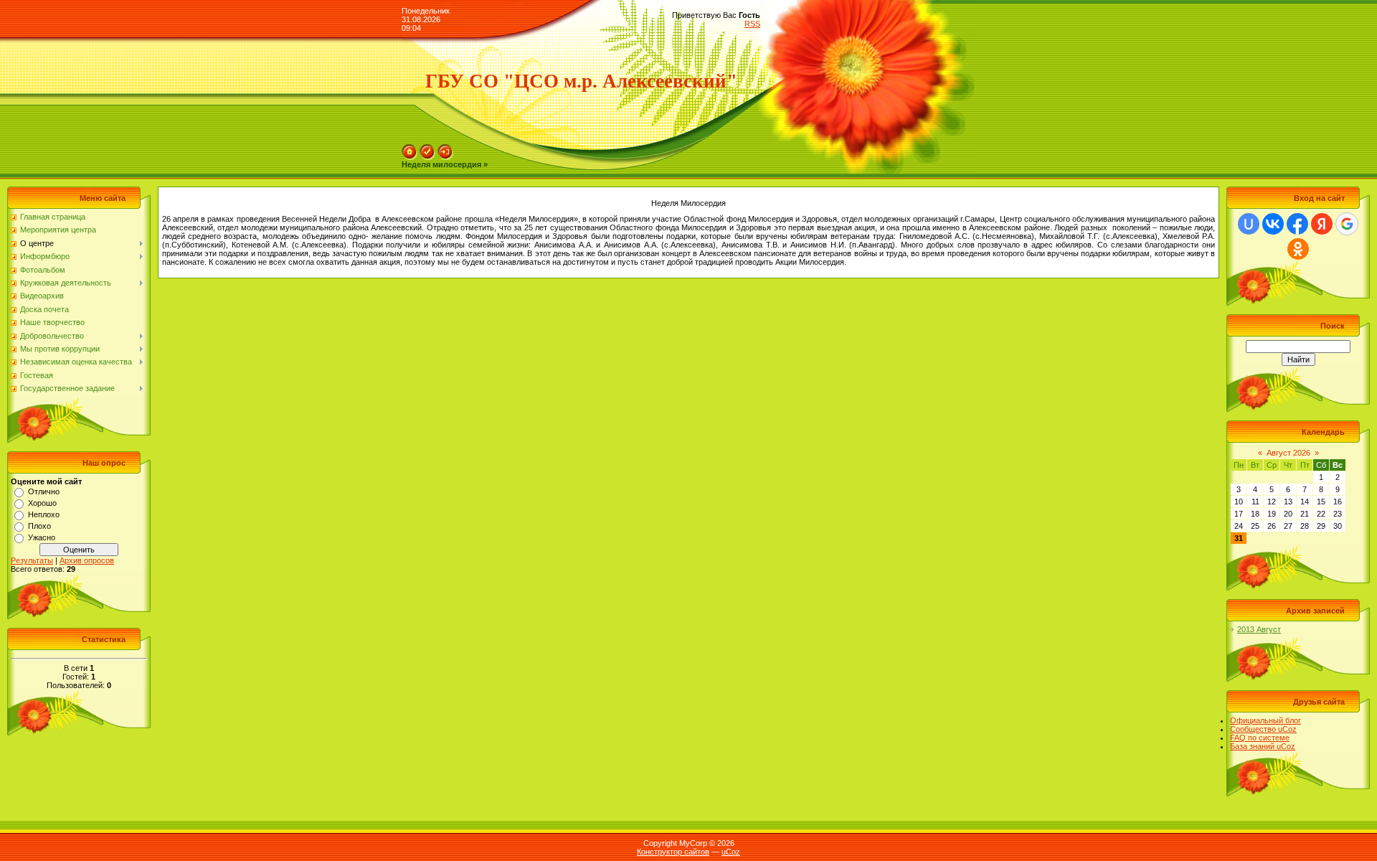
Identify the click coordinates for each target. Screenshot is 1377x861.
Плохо (39, 526)
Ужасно (41, 537)
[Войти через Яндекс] (1322, 224)
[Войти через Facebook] (1297, 224)
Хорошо (42, 503)
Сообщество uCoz (1263, 729)
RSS (752, 23)
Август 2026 (1288, 452)
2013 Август (1259, 629)
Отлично (44, 491)
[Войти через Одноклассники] (1298, 249)
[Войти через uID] (1248, 224)
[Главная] (409, 148)
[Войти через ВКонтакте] (1273, 224)
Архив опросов (87, 560)
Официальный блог (1265, 720)
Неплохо (44, 514)
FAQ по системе (1260, 737)
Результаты (32, 560)
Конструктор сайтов (673, 851)
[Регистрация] (427, 148)
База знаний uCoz (1262, 746)
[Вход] (445, 148)
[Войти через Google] (1346, 223)
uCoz (730, 851)
